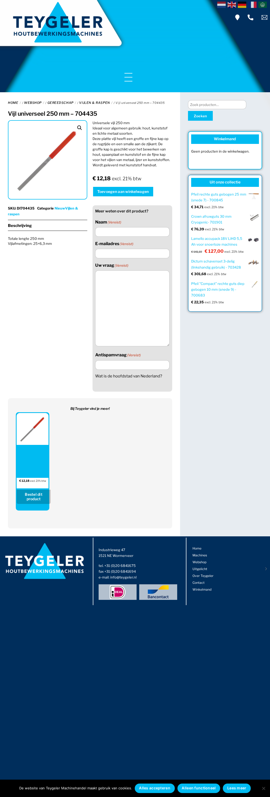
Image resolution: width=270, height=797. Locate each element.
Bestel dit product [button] (33, 496)
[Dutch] (222, 4)
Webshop (33, 103)
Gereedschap (60, 103)
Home (13, 103)
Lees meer (237, 788)
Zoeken (200, 116)
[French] (253, 4)
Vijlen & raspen (94, 103)
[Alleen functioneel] (263, 788)
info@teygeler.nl (123, 577)
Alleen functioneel (199, 788)
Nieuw (60, 208)
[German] (243, 4)
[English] (233, 4)
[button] (79, 128)
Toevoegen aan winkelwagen (123, 191)
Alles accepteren (154, 788)
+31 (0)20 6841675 (120, 565)
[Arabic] (263, 4)
